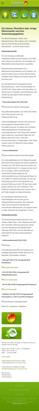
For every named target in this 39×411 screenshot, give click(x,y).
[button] (3, 3)
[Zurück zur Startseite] (19, 3)
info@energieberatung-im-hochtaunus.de (14, 363)
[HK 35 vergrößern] (9, 289)
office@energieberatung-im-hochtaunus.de (14, 369)
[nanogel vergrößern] (10, 267)
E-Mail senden (6, 357)
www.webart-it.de (19, 403)
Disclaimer (19, 394)
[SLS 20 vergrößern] (9, 279)
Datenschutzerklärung (19, 390)
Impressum (19, 385)
